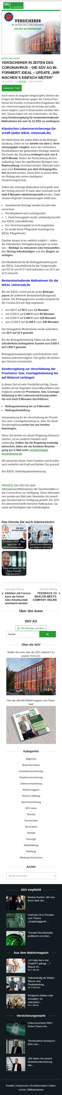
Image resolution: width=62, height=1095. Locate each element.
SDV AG (22, 81)
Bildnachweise (35, 1089)
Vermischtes (31, 820)
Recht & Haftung (31, 795)
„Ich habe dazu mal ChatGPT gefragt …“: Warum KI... (39, 963)
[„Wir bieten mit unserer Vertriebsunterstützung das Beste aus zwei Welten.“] (15, 1064)
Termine (31, 814)
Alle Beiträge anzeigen (32, 628)
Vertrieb (31, 832)
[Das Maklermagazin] (31, 5)
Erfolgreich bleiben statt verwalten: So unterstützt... (40, 999)
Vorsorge (31, 839)
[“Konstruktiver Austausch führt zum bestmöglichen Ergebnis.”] (15, 1046)
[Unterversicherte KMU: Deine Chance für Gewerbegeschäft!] (15, 1028)
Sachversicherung (31, 802)
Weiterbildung (31, 845)
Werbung (31, 851)
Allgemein (31, 758)
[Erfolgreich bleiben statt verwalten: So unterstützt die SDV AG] (15, 1001)
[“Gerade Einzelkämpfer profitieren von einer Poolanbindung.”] (15, 938)
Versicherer (31, 826)
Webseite (35, 655)
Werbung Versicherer (31, 857)
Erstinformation (39, 1085)
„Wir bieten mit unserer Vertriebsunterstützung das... (40, 1062)
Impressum (22, 1085)
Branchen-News (11, 58)
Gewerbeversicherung (31, 771)
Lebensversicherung (31, 783)
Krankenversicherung (31, 777)
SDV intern (31, 808)
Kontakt (10, 1085)
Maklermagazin (31, 789)
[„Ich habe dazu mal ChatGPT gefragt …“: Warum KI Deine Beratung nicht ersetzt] (15, 966)
